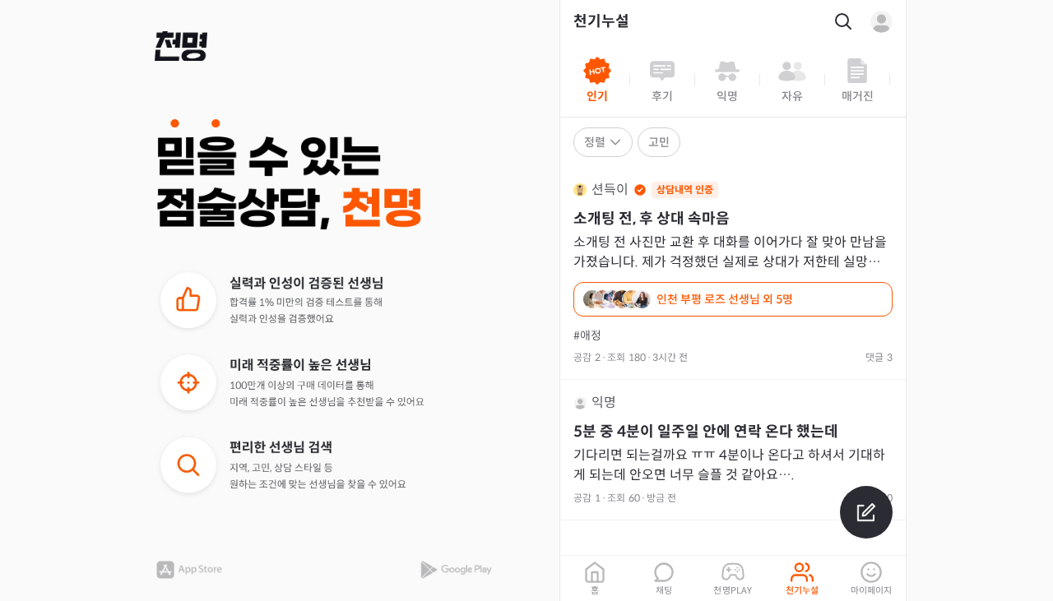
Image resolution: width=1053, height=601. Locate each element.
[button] (181, 46)
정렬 (594, 142)
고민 (659, 142)
